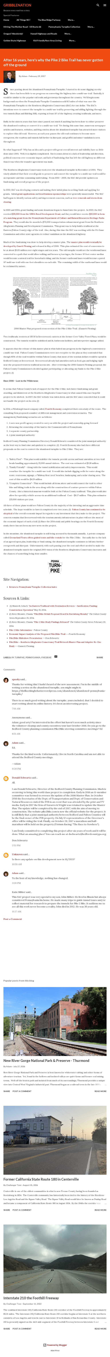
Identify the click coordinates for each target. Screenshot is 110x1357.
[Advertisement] (55, 950)
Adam (15, 742)
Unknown (17, 854)
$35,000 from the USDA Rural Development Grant (36, 214)
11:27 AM (16, 911)
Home (6, 20)
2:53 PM (16, 845)
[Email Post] (56, 657)
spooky (16, 679)
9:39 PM (16, 768)
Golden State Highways (14, 40)
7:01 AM (16, 708)
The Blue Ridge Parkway (49, 20)
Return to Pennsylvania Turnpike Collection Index (33, 587)
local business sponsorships (52, 194)
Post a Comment (12, 919)
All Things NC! (23, 20)
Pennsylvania (32, 657)
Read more (101, 1091)
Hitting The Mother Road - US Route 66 (22, 27)
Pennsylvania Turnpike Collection (64, 27)
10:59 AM (17, 864)
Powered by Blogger (57, 1345)
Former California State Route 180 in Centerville (41, 1179)
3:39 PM (16, 883)
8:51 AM (16, 733)
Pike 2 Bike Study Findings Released (51, 622)
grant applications (26, 194)
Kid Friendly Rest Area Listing (47, 40)
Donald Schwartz (21, 777)
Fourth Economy (53, 409)
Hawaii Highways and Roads (44, 33)
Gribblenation (17, 5)
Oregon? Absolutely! (13, 33)
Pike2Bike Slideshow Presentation (25, 638)
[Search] (98, 5)
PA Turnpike (18, 657)
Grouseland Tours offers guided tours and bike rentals (35, 537)
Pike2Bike (46, 657)
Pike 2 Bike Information (20, 630)
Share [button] (100, 657)
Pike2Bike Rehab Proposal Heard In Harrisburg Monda (60, 614)
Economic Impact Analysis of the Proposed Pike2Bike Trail (37, 634)
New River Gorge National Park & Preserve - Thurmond (46, 1060)
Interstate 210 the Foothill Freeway (31, 1298)
